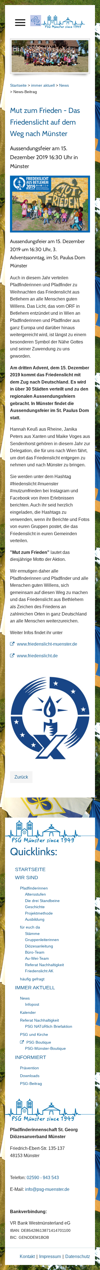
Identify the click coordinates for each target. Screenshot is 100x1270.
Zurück (21, 777)
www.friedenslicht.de (37, 655)
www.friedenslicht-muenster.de (47, 644)
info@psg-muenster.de (47, 1189)
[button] (20, 23)
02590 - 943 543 (43, 1177)
